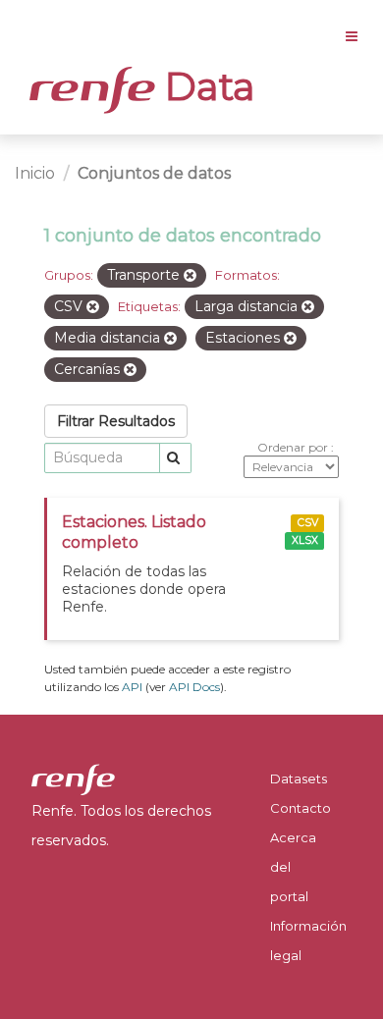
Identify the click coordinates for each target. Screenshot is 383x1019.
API (132, 686)
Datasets (298, 778)
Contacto (300, 808)
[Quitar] (190, 276)
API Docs (194, 686)
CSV (308, 522)
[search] (175, 458)
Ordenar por (294, 447)
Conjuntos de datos (154, 173)
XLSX (305, 540)
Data (205, 86)
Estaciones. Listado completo (134, 532)
